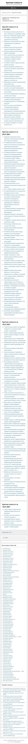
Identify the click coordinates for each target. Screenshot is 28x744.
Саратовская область (8, 649)
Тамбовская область (7, 658)
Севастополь (6, 654)
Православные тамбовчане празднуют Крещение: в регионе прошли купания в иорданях (15, 425)
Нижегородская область (8, 600)
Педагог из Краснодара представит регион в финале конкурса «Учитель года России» (14, 335)
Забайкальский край (7, 566)
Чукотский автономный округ (9, 677)
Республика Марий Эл (8, 632)
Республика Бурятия (7, 621)
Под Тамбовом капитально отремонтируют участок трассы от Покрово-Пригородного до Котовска (14, 282)
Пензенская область (7, 610)
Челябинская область (8, 672)
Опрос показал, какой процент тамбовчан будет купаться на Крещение (12, 511)
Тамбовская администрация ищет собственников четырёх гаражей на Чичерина (14, 416)
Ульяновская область (8, 668)
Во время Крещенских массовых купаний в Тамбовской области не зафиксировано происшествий (13, 460)
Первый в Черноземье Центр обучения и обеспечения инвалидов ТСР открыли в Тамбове (14, 139)
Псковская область (7, 614)
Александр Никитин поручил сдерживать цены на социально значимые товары (13, 521)
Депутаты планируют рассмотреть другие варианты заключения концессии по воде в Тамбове (13, 115)
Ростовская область (7, 643)
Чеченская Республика (8, 674)
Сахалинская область (8, 650)
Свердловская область (8, 652)
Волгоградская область (8, 559)
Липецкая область (7, 591)
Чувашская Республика (8, 676)
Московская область (7, 595)
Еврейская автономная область (10, 564)
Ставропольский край (8, 657)
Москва (4, 594)
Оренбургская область (8, 606)
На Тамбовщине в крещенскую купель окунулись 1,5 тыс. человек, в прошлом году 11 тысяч (15, 389)
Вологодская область (8, 561)
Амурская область (7, 550)
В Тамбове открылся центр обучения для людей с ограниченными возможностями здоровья (14, 197)
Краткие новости (14, 2)
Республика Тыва (7, 639)
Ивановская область (7, 567)
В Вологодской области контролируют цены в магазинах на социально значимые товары (14, 445)
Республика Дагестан (8, 622)
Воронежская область (8, 563)
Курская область (7, 588)
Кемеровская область (8, 578)
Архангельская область (8, 551)
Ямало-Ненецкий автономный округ (11, 679)
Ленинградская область (8, 589)
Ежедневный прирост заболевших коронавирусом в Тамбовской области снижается (14, 216)
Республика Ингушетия (8, 624)
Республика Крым (7, 630)
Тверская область (7, 660)
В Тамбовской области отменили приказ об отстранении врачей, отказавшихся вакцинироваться (13, 154)
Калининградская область (9, 572)
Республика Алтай (7, 617)
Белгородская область (8, 555)
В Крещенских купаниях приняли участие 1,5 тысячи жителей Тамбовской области (13, 375)
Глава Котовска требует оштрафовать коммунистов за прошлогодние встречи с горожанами (14, 329)
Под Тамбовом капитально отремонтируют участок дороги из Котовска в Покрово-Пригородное (13, 364)
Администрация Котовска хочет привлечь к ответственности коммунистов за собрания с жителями (14, 272)
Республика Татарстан (8, 638)
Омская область (6, 605)
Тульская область (7, 663)
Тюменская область (7, 665)
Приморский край (7, 613)
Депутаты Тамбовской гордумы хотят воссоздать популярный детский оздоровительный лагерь (14, 37)
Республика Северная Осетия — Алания (12, 636)
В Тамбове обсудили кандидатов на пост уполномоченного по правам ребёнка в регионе (14, 369)
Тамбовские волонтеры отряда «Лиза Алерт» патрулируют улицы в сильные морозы (14, 266)
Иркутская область (7, 569)
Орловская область (7, 608)
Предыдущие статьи (6, 532)
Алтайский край (6, 548)
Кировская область (7, 580)
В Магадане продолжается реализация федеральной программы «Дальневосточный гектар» (13, 693)
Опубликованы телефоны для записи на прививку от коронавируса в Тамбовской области (14, 435)
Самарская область (7, 646)
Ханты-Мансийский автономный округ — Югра (13, 671)
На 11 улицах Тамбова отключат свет (14, 189)
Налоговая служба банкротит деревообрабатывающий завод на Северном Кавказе (13, 313)
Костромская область (8, 581)
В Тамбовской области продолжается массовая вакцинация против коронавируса (14, 210)
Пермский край (6, 611)
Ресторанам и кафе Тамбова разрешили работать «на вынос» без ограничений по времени (14, 160)
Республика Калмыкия (8, 625)
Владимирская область (8, 558)
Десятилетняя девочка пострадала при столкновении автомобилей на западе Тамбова (15, 450)
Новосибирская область (8, 603)
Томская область (7, 661)
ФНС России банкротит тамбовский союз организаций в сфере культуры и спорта (14, 495)
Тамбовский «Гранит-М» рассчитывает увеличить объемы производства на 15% (15, 344)
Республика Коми (7, 628)
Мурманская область (7, 597)
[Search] (3, 537)
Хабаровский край (7, 669)
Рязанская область (7, 644)
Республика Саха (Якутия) (9, 635)
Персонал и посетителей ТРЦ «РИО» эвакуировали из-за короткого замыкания (14, 43)
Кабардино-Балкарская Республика (11, 570)
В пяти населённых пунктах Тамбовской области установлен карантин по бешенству (13, 78)
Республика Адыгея (7, 616)
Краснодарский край (7, 583)
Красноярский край (7, 585)
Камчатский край (7, 575)
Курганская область (7, 586)
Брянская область (7, 556)
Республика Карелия (7, 627)
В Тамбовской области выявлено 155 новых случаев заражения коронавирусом (14, 303)
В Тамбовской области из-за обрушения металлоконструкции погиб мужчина (15, 185)
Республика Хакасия (7, 641)
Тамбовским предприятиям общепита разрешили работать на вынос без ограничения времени (14, 166)
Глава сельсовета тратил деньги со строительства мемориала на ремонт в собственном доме (15, 394)
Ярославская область (8, 680)
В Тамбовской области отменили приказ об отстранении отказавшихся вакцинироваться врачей (14, 144)
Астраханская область (8, 553)
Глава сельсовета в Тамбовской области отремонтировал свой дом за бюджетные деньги (14, 354)
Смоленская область (7, 655)
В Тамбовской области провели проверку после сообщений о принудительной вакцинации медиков (14, 175)
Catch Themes (17, 741)
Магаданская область (8, 592)
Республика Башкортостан (9, 619)
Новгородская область (8, 602)
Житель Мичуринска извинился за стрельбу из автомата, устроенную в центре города (14, 68)
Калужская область (7, 573)
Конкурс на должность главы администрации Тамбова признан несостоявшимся (13, 257)
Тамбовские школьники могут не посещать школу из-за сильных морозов (13, 474)
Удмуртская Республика (8, 666)
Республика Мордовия (8, 633)
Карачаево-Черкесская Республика (11, 577)
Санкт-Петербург (7, 647)
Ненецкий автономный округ (9, 599)
